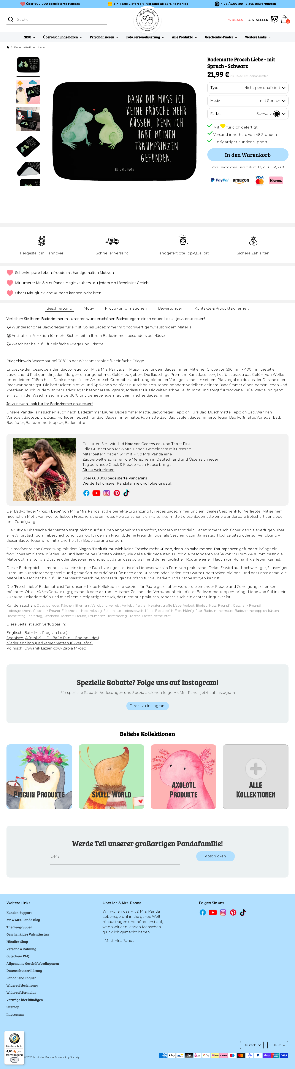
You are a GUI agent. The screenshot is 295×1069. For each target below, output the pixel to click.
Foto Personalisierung (143, 37)
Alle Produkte (182, 37)
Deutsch (249, 1045)
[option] (245, 3)
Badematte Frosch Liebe (29, 47)
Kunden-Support (19, 912)
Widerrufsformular (21, 992)
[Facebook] (86, 493)
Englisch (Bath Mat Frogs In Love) (36, 633)
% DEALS (235, 20)
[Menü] (288, 1060)
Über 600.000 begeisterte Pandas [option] (53, 3)
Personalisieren (102, 37)
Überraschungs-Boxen (61, 37)
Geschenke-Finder (219, 37)
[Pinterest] (117, 493)
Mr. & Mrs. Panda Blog (23, 919)
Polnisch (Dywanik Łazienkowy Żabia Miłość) (46, 648)
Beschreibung (59, 308)
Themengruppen (19, 927)
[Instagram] (107, 493)
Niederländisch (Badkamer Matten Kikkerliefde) (49, 643)
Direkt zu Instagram (148, 706)
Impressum (15, 1014)
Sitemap (12, 1007)
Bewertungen (170, 308)
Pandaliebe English (21, 978)
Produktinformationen (126, 308)
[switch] (14, 1060)
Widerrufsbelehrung (22, 985)
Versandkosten (259, 75)
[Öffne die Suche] (10, 19)
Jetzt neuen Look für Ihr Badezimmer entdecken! (49, 404)
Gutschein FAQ (17, 956)
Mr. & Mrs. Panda (43, 1057)
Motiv (89, 308)
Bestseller (257, 20)
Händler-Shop (17, 941)
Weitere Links (256, 37)
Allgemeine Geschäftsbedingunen (32, 963)
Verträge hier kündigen (24, 999)
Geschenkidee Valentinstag (27, 934)
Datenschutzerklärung (24, 970)
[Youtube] (96, 493)
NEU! (28, 37)
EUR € (276, 1045)
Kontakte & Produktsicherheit (222, 308)
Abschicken (215, 856)
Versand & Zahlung (21, 949)
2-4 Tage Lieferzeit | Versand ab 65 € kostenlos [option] (150, 3)
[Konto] (274, 19)
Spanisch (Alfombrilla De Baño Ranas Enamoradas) (52, 638)
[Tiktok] (127, 493)
